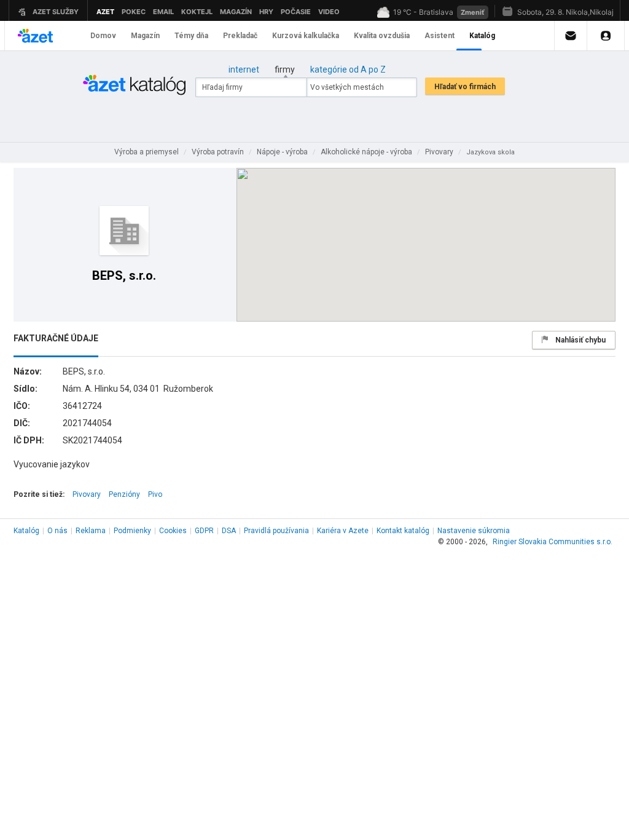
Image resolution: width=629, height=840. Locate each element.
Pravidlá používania (276, 530)
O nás (57, 530)
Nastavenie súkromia (473, 530)
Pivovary (86, 494)
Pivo (155, 494)
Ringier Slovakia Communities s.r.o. (552, 541)
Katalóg (26, 530)
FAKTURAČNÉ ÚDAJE (56, 338)
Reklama (91, 530)
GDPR (204, 530)
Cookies (173, 530)
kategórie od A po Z (348, 69)
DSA (229, 530)
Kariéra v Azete (343, 530)
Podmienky (132, 530)
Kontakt (403, 530)
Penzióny (124, 494)
